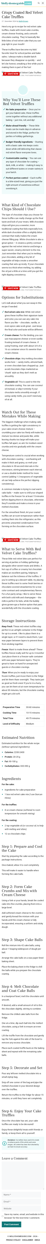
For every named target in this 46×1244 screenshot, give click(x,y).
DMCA (37, 1240)
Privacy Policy (13, 1240)
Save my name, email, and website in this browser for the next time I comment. (24, 1216)
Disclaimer (27, 1240)
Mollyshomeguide (12, 3)
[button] (39, 3)
